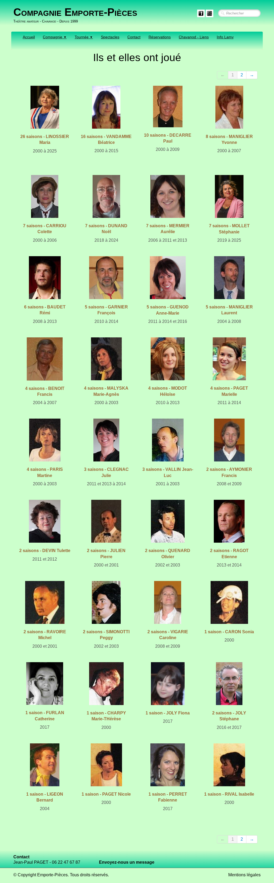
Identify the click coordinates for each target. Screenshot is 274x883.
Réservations (160, 37)
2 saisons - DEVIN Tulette (44, 550)
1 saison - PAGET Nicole (106, 794)
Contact (133, 37)
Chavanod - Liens (194, 37)
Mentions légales (244, 875)
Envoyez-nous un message (126, 862)
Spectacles (110, 37)
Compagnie (55, 37)
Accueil (29, 37)
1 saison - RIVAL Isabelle (229, 794)
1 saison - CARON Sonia (229, 631)
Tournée (84, 37)
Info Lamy (225, 37)
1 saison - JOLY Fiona (168, 713)
